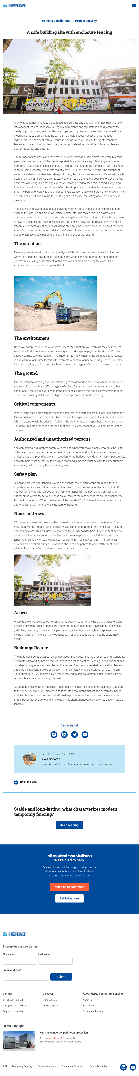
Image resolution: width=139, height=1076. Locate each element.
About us (87, 1000)
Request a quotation (13, 1011)
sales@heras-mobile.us (15, 1005)
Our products (50, 1000)
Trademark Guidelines (73, 1066)
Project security (86, 21)
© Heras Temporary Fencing (17, 1066)
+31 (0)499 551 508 (13, 1000)
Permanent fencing (93, 1011)
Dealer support (50, 1005)
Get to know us (69, 898)
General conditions (99, 1066)
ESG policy (88, 1005)
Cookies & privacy (47, 1066)
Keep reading (69, 825)
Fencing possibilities (56, 21)
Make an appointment (70, 887)
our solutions (54, 1038)
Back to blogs (28, 782)
